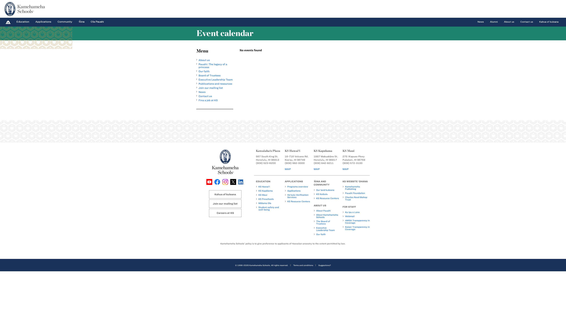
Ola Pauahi (97, 21)
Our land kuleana (325, 190)
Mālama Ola (264, 203)
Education (22, 21)
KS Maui (262, 195)
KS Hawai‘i (264, 186)
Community (64, 21)
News (480, 22)
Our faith (204, 71)
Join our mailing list (211, 88)
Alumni (494, 22)
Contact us (526, 22)
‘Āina (81, 21)
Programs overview (297, 186)
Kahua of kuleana (548, 22)
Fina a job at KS (208, 100)
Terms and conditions (303, 265)
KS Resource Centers (298, 201)
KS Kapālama (265, 191)
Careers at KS (225, 213)
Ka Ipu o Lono (352, 212)
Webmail (349, 216)
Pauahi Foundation (355, 193)
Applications (43, 21)
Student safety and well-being (268, 208)
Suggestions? (324, 265)
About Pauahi (323, 211)
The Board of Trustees (323, 222)
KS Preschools (266, 199)
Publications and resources (215, 83)
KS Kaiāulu (322, 194)
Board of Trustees (210, 75)
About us (509, 22)
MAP (288, 169)
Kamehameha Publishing (352, 187)
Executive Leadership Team (216, 79)
